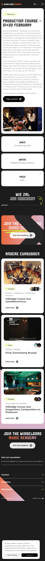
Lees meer (9, 308)
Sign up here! (12, 99)
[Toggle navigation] (42, 4)
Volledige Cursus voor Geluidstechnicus (18, 300)
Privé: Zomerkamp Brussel (21, 352)
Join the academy (20, 235)
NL (35, 4)
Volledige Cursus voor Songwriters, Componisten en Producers (22, 409)
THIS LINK (31, 71)
